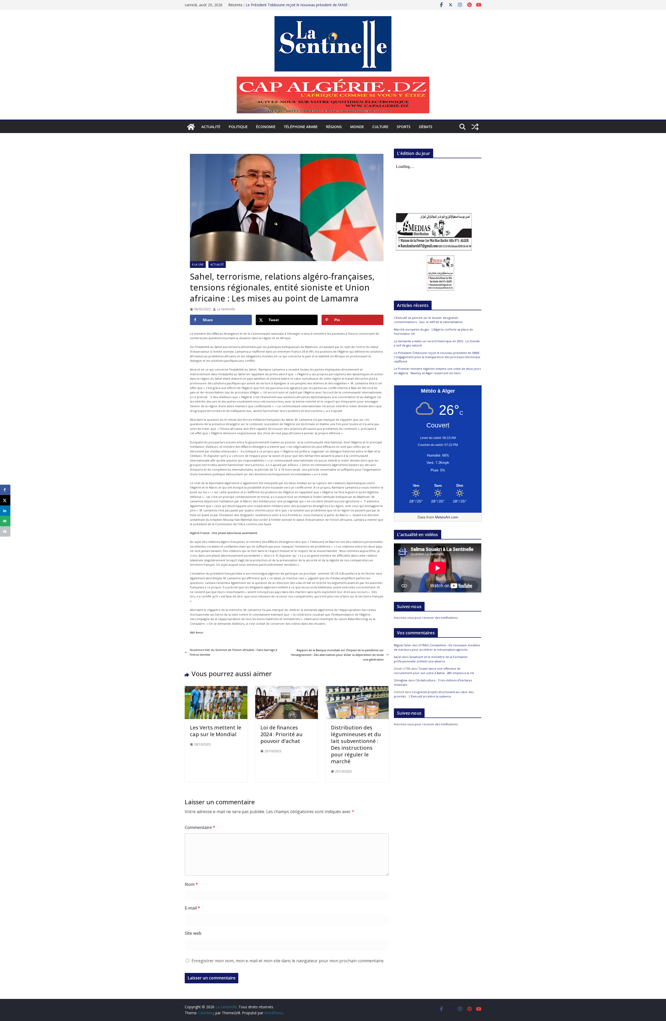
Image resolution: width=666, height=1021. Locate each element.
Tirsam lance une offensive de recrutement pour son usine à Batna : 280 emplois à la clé (434, 671)
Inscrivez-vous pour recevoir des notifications (426, 618)
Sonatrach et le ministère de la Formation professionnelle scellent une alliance (431, 659)
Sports (404, 126)
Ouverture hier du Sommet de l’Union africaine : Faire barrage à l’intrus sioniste (233, 652)
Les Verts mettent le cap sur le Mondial (215, 731)
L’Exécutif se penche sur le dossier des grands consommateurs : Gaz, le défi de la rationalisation (428, 320)
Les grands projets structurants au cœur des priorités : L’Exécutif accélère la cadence (433, 694)
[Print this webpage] (5, 531)
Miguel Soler (402, 645)
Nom (191, 884)
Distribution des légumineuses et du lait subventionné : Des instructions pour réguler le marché (356, 744)
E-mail (192, 908)
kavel (397, 657)
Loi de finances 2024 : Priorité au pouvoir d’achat (281, 734)
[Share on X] (5, 500)
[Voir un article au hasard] (475, 127)
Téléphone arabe (301, 126)
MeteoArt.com (446, 517)
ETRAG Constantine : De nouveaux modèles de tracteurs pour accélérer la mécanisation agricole (437, 647)
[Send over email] (5, 521)
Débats (425, 126)
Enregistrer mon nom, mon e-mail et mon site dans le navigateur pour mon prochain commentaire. (287, 961)
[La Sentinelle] (191, 127)
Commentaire (200, 827)
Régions (334, 126)
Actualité (210, 126)
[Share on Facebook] (5, 490)
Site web (193, 933)
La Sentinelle (226, 309)
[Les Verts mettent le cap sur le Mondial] (216, 688)
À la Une (198, 264)
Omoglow (400, 680)
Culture (380, 126)
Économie (266, 126)
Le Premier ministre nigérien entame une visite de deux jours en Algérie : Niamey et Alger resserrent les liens (437, 371)
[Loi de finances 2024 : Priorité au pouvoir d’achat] (286, 688)
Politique (238, 126)
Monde (357, 126)
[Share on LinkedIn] (5, 510)
